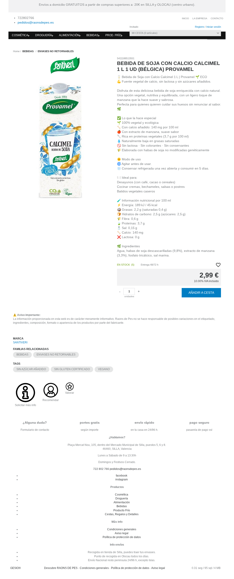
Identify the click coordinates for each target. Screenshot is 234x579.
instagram (121, 479)
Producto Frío (121, 510)
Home (16, 51)
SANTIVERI (20, 342)
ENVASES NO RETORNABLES (56, 354)
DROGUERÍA (43, 35)
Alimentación (122, 502)
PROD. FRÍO (113, 35)
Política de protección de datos (122, 537)
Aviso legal (121, 533)
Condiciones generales (121, 529)
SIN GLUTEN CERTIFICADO (72, 369)
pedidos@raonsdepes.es (36, 22)
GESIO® (15, 568)
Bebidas (122, 506)
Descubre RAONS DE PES (60, 568)
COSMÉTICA (20, 35)
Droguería (121, 498)
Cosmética (121, 494)
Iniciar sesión (213, 26)
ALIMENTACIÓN (69, 35)
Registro (199, 26)
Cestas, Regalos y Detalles (121, 514)
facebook (121, 475)
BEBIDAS (92, 35)
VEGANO (104, 369)
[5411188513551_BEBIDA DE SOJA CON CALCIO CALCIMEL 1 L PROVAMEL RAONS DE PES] (62, 140)
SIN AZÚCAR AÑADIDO (31, 369)
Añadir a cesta (201, 292)
